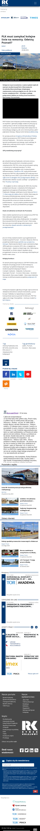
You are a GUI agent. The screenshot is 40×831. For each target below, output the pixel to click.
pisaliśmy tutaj (33, 132)
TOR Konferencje (28, 702)
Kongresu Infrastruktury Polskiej (26, 136)
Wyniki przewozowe (9, 725)
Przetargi (6, 738)
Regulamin (26, 708)
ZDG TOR (26, 700)
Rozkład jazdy (7, 719)
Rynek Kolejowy (8, 697)
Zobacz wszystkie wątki (9, 741)
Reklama (25, 706)
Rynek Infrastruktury (9, 699)
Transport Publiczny (9, 702)
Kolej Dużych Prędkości (10, 723)
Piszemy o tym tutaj (12, 182)
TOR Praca (6, 706)
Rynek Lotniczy (7, 704)
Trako (5, 734)
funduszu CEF (18, 171)
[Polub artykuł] (6, 375)
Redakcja (26, 704)
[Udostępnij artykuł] (13, 375)
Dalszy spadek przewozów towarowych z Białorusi (20, 541)
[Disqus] (20, 436)
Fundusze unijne (8, 736)
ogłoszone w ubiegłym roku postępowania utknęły (19, 178)
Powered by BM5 (20, 828)
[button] (32, 630)
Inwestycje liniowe (9, 721)
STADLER (5, 727)
